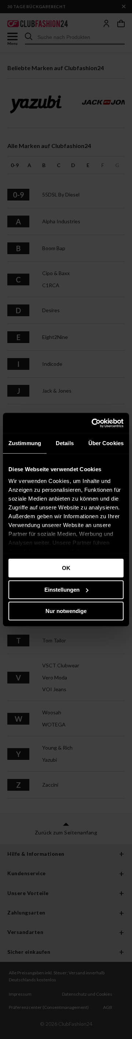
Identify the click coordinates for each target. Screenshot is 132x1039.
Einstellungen (62, 590)
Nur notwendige (66, 611)
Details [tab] (65, 443)
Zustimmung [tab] (24, 443)
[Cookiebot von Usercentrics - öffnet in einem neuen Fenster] (93, 423)
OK (66, 568)
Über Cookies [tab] (106, 443)
